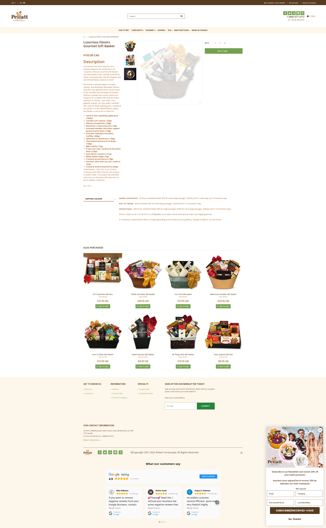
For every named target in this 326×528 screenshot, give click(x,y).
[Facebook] (285, 13)
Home (84, 37)
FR (24, 3)
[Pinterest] (298, 13)
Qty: (207, 43)
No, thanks (294, 519)
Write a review (208, 476)
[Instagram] (294, 13)
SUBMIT (205, 406)
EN (21, 3)
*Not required (301, 489)
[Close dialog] (320, 430)
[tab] (98, 198)
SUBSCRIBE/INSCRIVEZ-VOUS (295, 510)
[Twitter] (289, 13)
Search (182, 16)
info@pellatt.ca (94, 440)
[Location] (302, 13)
